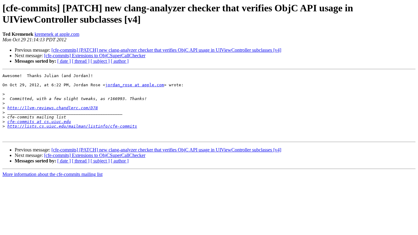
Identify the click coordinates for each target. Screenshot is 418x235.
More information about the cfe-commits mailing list (52, 174)
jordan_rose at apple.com (134, 85)
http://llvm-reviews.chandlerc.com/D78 (52, 108)
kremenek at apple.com (57, 34)
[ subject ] (100, 61)
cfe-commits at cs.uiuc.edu (39, 121)
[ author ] (120, 61)
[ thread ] (80, 61)
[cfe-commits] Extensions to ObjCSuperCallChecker (94, 55)
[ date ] (64, 61)
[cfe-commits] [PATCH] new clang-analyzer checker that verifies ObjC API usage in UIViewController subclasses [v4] (166, 50)
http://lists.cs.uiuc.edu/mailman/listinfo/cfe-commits (72, 126)
